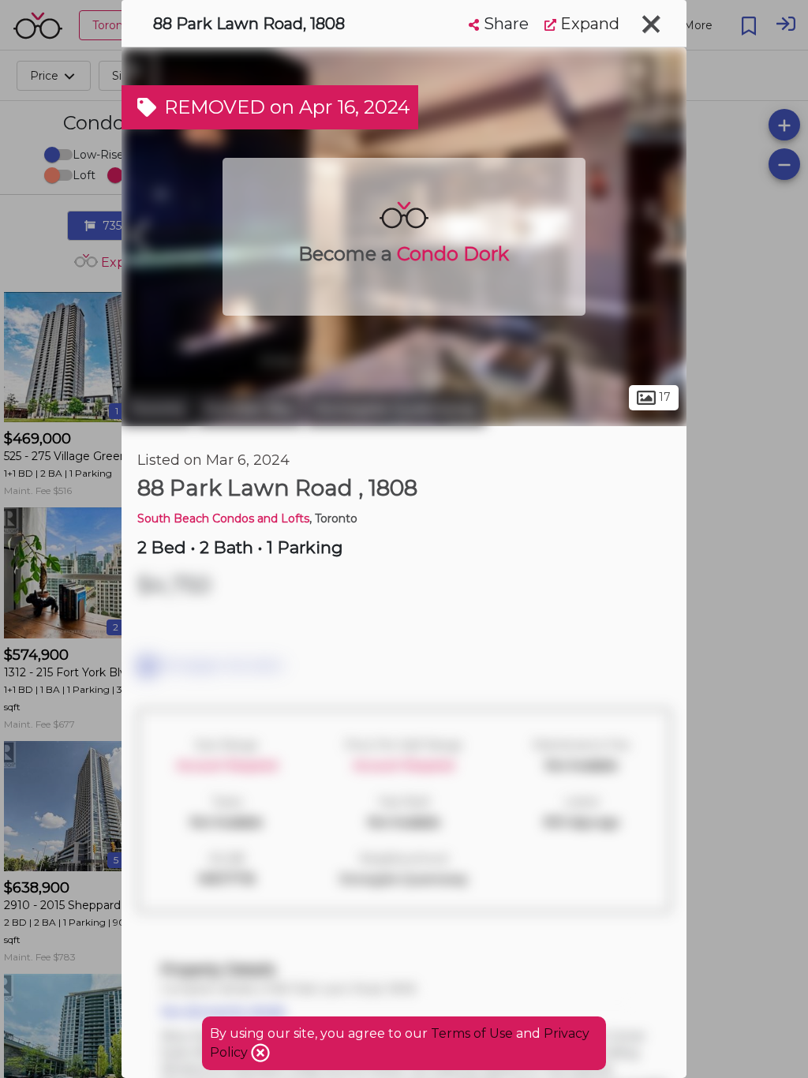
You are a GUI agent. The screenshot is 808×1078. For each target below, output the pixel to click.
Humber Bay (249, 408)
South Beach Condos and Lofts (223, 518)
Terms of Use (472, 1033)
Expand (587, 23)
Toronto (157, 408)
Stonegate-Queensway (395, 408)
